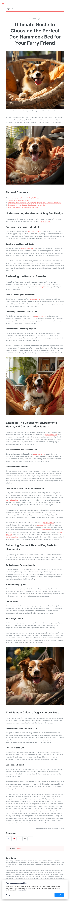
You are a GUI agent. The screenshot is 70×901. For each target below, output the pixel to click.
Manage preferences (12, 895)
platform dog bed (40, 316)
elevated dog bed (51, 434)
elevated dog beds (27, 248)
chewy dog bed (40, 287)
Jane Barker (11, 858)
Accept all (59, 895)
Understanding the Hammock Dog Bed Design (24, 198)
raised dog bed (35, 299)
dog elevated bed (39, 454)
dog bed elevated (34, 231)
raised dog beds (45, 221)
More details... (22, 890)
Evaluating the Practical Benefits (19, 200)
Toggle (4, 4)
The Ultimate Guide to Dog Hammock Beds (23, 207)
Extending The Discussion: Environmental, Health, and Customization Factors (34, 202)
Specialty (19, 848)
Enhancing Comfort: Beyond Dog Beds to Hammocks (26, 205)
